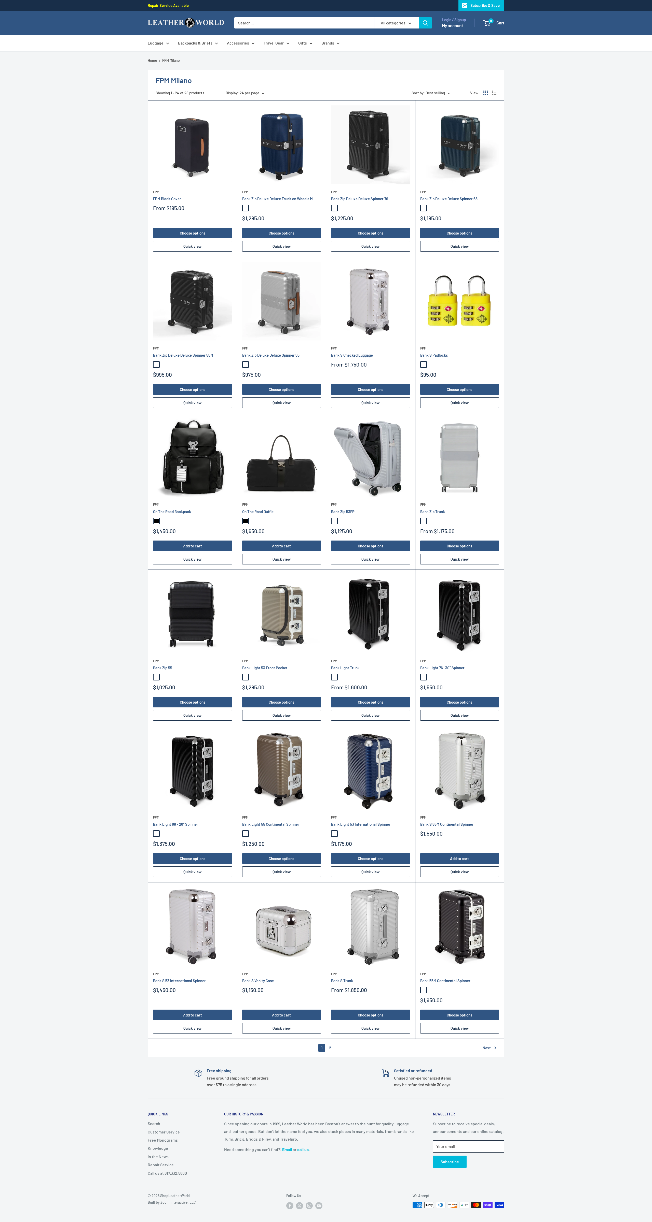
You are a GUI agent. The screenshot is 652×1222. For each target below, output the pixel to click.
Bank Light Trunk (345, 667)
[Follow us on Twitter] (299, 1205)
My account (452, 25)
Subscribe (450, 1161)
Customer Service (164, 1131)
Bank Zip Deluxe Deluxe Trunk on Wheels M (277, 198)
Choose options (192, 233)
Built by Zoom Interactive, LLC (172, 1202)
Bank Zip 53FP (343, 511)
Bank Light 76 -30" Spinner (442, 667)
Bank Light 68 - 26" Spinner (175, 824)
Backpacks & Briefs (195, 42)
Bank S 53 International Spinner (179, 980)
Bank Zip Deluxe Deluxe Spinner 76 (359, 198)
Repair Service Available (168, 5)
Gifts (302, 42)
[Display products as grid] (485, 93)
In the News (158, 1156)
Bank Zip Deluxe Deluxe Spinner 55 (271, 355)
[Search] (425, 22)
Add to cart (192, 546)
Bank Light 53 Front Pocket (265, 667)
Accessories (238, 42)
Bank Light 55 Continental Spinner (270, 824)
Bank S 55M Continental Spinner (446, 824)
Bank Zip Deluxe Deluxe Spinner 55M (183, 355)
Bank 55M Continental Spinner (445, 980)
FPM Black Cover (167, 198)
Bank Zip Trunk (432, 511)
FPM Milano (171, 60)
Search (154, 1123)
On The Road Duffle (258, 511)
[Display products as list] (494, 93)
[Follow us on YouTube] (318, 1205)
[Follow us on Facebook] (289, 1205)
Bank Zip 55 (162, 667)
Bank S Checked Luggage (352, 355)
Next (487, 1047)
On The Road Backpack (172, 511)
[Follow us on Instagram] (309, 1205)
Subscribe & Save (485, 5)
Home (152, 60)
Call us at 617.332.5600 (167, 1173)
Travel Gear (274, 42)
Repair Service (161, 1164)
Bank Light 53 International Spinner (360, 824)
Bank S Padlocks (434, 355)
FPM (156, 192)
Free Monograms (163, 1140)
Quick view (192, 246)
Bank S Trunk (342, 980)
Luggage (156, 42)
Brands (327, 42)
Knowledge (158, 1148)
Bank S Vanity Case (258, 980)
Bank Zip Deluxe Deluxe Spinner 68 (449, 198)
